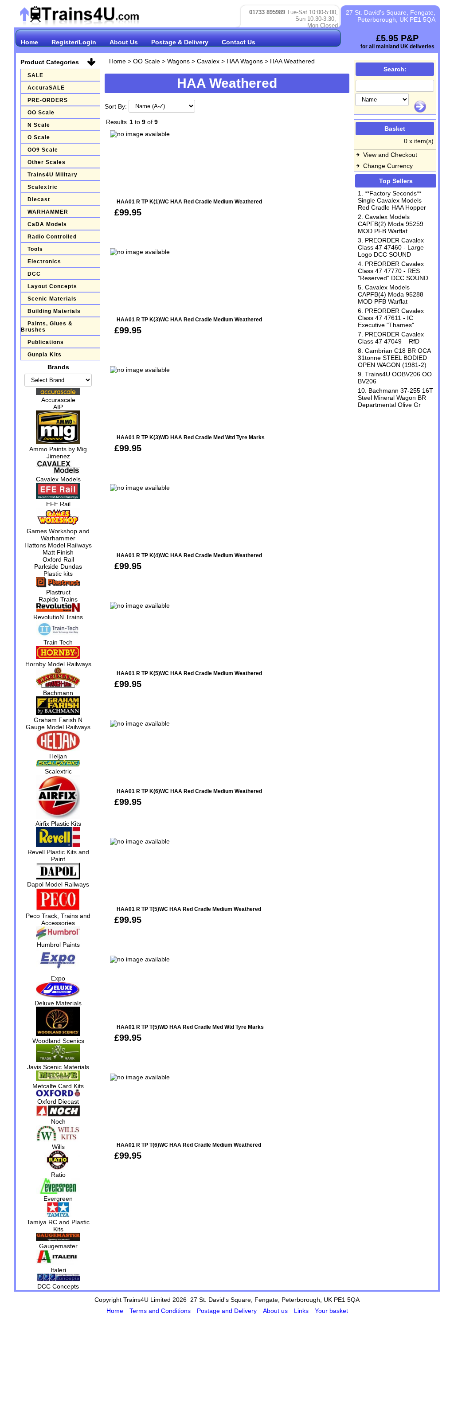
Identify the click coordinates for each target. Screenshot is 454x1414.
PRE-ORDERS (47, 100)
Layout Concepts (52, 286)
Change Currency (388, 165)
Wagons (178, 61)
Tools (35, 249)
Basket (394, 128)
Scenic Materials (52, 299)
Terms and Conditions (160, 1310)
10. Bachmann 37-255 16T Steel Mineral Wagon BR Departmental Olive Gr (395, 397)
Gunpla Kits (44, 355)
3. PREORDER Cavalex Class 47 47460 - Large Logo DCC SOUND (391, 247)
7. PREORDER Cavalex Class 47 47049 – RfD (391, 338)
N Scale (38, 125)
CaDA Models (47, 224)
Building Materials (54, 311)
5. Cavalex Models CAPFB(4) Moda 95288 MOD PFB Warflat (390, 294)
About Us (124, 42)
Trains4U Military (52, 175)
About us (276, 1310)
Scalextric (42, 187)
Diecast (38, 199)
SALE (35, 75)
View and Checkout (390, 154)
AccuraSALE (46, 88)
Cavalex (208, 61)
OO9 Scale (42, 150)
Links (302, 1310)
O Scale (38, 137)
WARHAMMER (47, 212)
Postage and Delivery (227, 1310)
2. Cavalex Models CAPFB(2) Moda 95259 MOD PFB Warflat (390, 223)
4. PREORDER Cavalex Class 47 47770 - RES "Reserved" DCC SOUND (393, 270)
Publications (45, 342)
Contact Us (238, 42)
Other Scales (46, 162)
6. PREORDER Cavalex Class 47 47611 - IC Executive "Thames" (391, 317)
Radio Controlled (52, 237)
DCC (34, 274)
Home (29, 42)
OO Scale (41, 112)
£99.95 (127, 212)
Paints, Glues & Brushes (47, 326)
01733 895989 (267, 12)
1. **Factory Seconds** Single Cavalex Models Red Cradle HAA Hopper (392, 200)
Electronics (44, 261)
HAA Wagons (245, 61)
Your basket (331, 1310)
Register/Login (73, 42)
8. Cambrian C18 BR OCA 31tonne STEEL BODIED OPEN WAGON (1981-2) (394, 357)
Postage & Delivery (179, 42)
